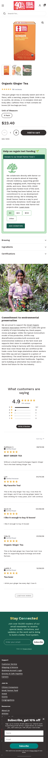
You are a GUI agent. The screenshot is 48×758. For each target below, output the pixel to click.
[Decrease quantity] (4, 132)
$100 (27, 213)
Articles (5, 714)
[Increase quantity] (16, 132)
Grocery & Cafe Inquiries (12, 674)
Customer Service (9, 664)
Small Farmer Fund (10, 690)
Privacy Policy (27, 649)
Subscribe (38, 642)
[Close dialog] (43, 719)
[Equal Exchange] (24, 5)
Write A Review (24, 426)
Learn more (24, 207)
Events (4, 697)
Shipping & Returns (10, 667)
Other (11, 218)
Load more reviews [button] (24, 595)
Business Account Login (12, 670)
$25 (18, 213)
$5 (10, 213)
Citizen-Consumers (10, 687)
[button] (24, 240)
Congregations (8, 700)
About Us (5, 710)
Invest (4, 694)
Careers (5, 677)
